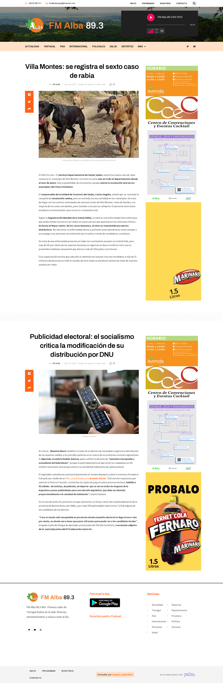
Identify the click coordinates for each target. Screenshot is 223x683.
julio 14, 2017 (70, 84)
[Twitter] (187, 46)
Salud (113, 46)
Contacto (181, 3)
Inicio (133, 3)
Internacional (78, 46)
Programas (148, 3)
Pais (62, 46)
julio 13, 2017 (70, 363)
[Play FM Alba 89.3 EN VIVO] (151, 17)
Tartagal (50, 46)
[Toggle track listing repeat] (162, 30)
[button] (194, 3)
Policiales (98, 46)
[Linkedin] (40, 629)
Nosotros (165, 3)
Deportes (127, 46)
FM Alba (56, 84)
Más (140, 46)
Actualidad (32, 46)
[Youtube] (194, 46)
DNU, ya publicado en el (85, 478)
